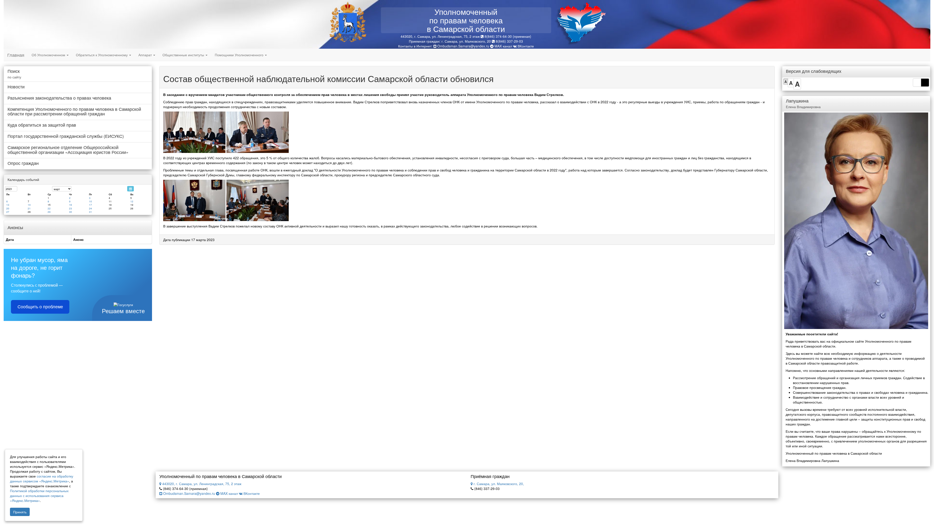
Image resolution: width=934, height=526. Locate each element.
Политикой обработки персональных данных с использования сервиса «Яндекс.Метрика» (39, 495)
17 (90, 205)
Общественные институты (183, 54)
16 (70, 205)
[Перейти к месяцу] (130, 188)
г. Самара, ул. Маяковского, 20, (498, 483)
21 (29, 208)
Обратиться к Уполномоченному (102, 54)
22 (49, 208)
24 (90, 208)
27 (7, 212)
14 (29, 205)
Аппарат (145, 54)
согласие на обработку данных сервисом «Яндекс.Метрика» (41, 478)
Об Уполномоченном (49, 54)
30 (70, 212)
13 (7, 205)
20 (7, 208)
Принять (20, 511)
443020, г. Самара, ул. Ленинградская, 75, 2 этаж (201, 483)
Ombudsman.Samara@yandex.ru (463, 46)
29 (49, 212)
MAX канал (503, 46)
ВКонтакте (525, 46)
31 (90, 212)
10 (90, 201)
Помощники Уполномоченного (239, 54)
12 (131, 201)
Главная (15, 55)
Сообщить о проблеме (40, 306)
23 (70, 208)
